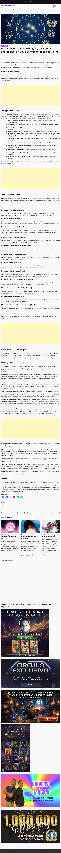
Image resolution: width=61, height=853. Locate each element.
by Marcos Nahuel (5, 55)
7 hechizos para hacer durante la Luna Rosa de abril (8, 536)
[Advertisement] (30, 95)
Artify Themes (45, 851)
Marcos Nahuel (8, 5)
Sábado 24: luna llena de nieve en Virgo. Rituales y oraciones (29, 536)
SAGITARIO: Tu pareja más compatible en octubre (50, 535)
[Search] (58, 6)
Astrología (5, 45)
